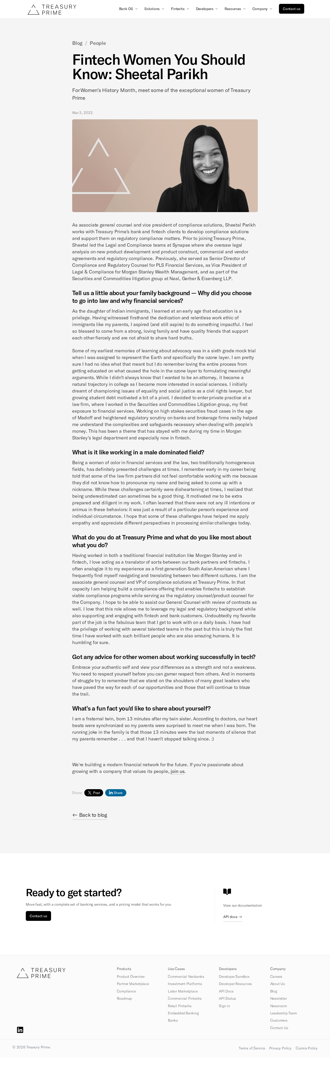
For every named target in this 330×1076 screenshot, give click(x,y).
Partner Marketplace (133, 984)
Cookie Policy (307, 1048)
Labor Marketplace (182, 991)
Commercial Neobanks (186, 976)
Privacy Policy (280, 1048)
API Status (227, 998)
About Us (277, 984)
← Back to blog (89, 815)
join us (177, 771)
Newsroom (278, 1006)
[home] (52, 9)
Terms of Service (252, 1048)
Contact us (291, 8)
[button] (129, 8)
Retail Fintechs (180, 1006)
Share (118, 793)
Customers (278, 1020)
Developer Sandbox (234, 976)
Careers (276, 976)
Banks (173, 1020)
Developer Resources (235, 984)
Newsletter (278, 998)
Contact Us (279, 1028)
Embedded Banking (183, 1013)
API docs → (232, 916)
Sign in (224, 1006)
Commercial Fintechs (185, 998)
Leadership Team (283, 1013)
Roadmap (124, 998)
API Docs (226, 991)
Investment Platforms (185, 984)
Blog (273, 991)
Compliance (126, 991)
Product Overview (131, 976)
